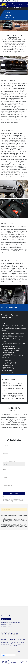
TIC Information (13, 662)
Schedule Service (5, 646)
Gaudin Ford (2, 662)
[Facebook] (2, 633)
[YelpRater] (14, 633)
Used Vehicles (21, 646)
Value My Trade (13, 645)
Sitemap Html (22, 662)
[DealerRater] (17, 633)
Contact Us (7, 619)
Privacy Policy (6, 662)
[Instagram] (5, 633)
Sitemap (18, 661)
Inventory (21, 639)
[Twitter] (8, 633)
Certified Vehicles (22, 648)
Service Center (4, 642)
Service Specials (5, 644)
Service (3, 639)
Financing (13, 639)
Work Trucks (21, 644)
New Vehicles (21, 642)
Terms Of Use (9, 662)
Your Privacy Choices (10, 655)
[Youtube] (11, 633)
